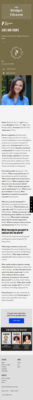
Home (3, 362)
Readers (4, 369)
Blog (19, 367)
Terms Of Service (14, 391)
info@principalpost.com (10, 387)
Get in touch (6, 378)
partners (5, 371)
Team (19, 362)
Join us (4, 380)
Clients (4, 367)
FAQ (18, 365)
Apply (3, 382)
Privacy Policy (5, 391)
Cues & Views (6, 365)
